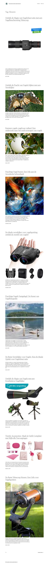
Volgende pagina (41, 552)
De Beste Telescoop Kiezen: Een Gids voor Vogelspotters (22, 478)
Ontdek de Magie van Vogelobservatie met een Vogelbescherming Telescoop (23, 19)
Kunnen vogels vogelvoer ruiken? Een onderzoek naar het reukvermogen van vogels (23, 129)
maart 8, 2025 (7, 369)
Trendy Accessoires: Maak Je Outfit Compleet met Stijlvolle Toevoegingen (23, 437)
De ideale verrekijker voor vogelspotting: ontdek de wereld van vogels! (21, 233)
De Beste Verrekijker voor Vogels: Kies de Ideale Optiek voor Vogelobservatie (24, 358)
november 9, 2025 (8, 287)
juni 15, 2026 (7, 76)
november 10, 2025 (8, 223)
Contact (38, 3)
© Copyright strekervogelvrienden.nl (15, 3)
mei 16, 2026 (7, 119)
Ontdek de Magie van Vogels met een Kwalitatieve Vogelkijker (20, 379)
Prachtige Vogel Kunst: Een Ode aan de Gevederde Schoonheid (20, 173)
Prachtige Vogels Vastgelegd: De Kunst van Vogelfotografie (22, 297)
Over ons (42, 3)
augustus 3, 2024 (7, 468)
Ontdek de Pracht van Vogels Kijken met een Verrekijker (23, 86)
